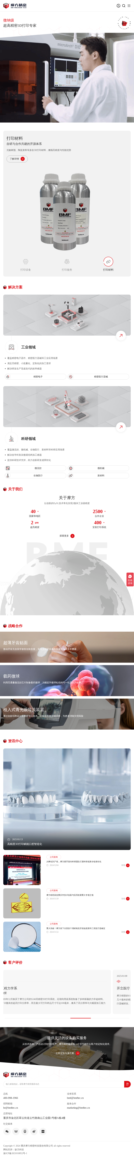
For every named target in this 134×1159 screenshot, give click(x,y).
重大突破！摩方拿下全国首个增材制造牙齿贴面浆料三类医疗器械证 (75, 924)
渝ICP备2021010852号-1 (15, 1149)
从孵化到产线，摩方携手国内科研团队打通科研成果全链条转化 (73, 857)
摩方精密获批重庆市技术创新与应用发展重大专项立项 (69, 891)
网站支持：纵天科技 (13, 1145)
